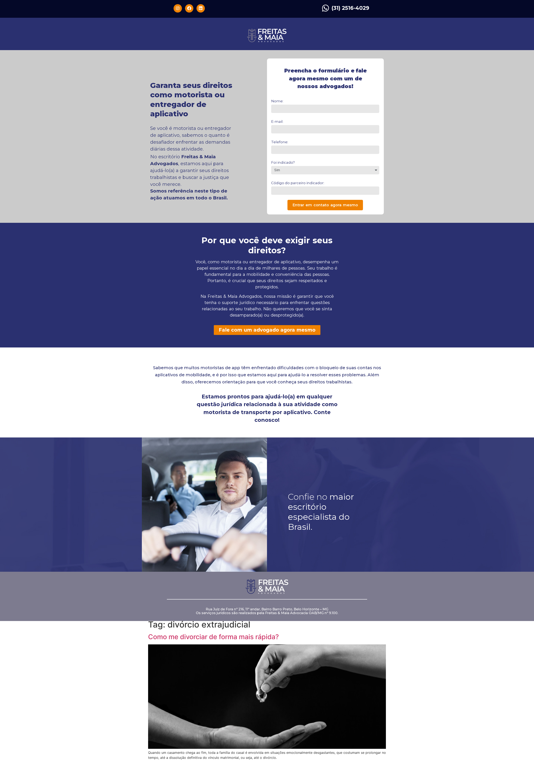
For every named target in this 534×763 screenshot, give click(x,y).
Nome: (277, 101)
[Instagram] (178, 8)
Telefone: (279, 142)
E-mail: (277, 121)
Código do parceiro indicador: (297, 183)
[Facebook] (189, 8)
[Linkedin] (200, 8)
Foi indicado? (283, 162)
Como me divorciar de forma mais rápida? (213, 637)
